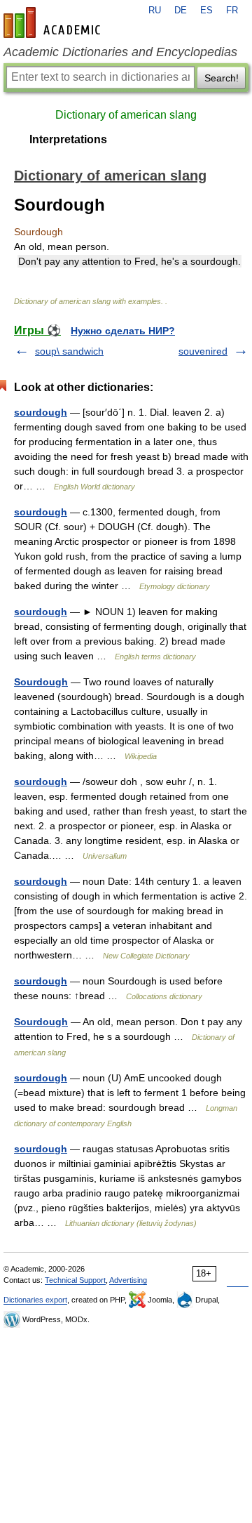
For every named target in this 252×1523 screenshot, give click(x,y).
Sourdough (41, 681)
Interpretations (68, 139)
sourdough (40, 412)
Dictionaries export (35, 1299)
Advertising (128, 1280)
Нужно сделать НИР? (123, 330)
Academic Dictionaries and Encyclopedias (120, 52)
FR (232, 10)
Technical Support (75, 1280)
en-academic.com (54, 22)
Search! (221, 78)
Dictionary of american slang (126, 115)
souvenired (202, 351)
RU (154, 10)
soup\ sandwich (69, 351)
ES (206, 10)
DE (180, 10)
